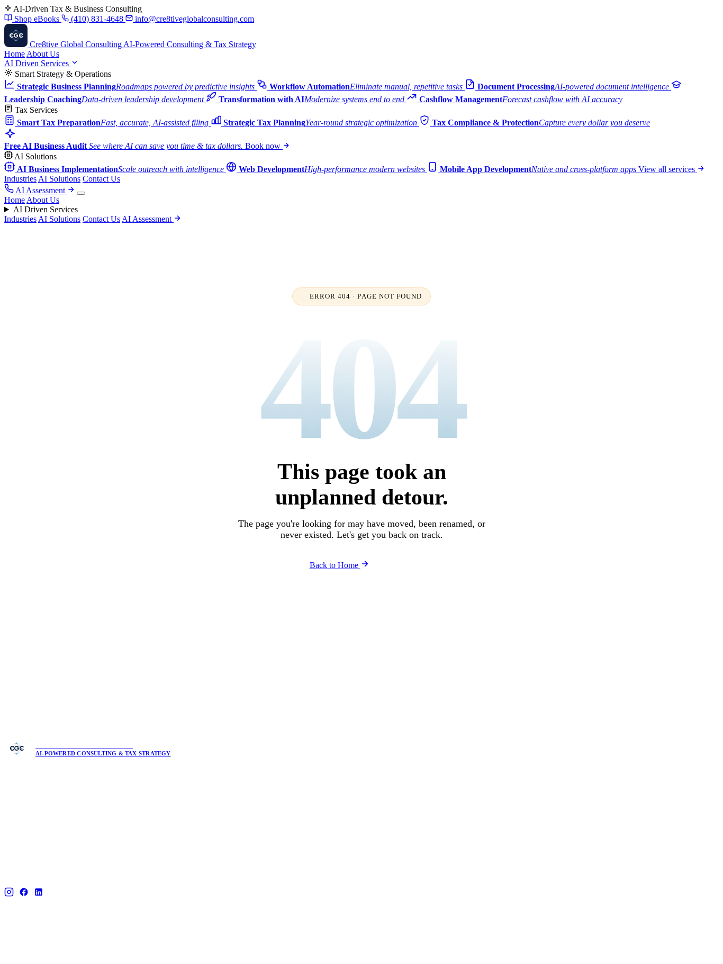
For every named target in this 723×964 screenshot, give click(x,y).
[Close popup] (458, 412)
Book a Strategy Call (410, 529)
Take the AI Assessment (307, 528)
